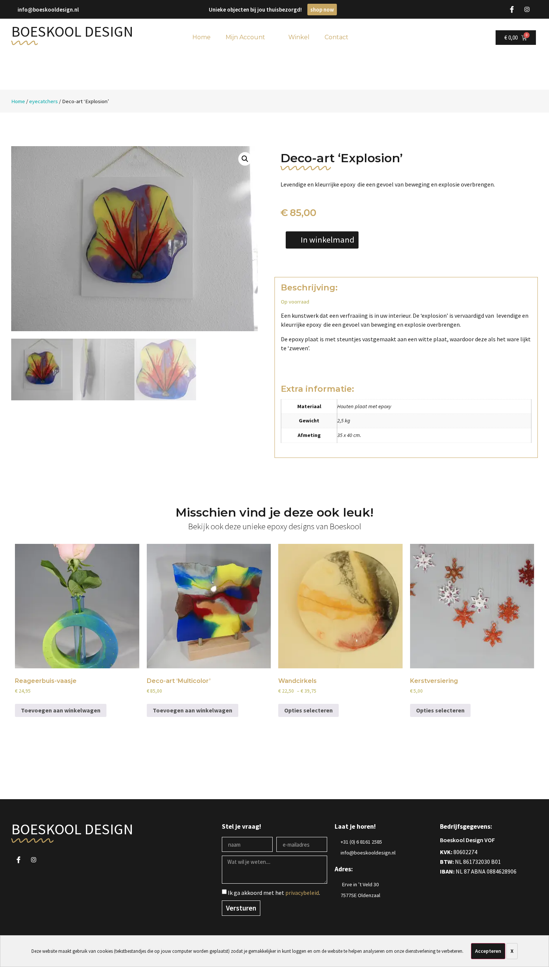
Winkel (299, 37)
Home (18, 101)
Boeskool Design (72, 31)
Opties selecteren (308, 710)
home (201, 37)
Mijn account (245, 37)
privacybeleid (302, 892)
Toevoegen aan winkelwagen (60, 710)
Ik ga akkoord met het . (274, 892)
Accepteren (488, 951)
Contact (336, 37)
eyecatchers (43, 101)
